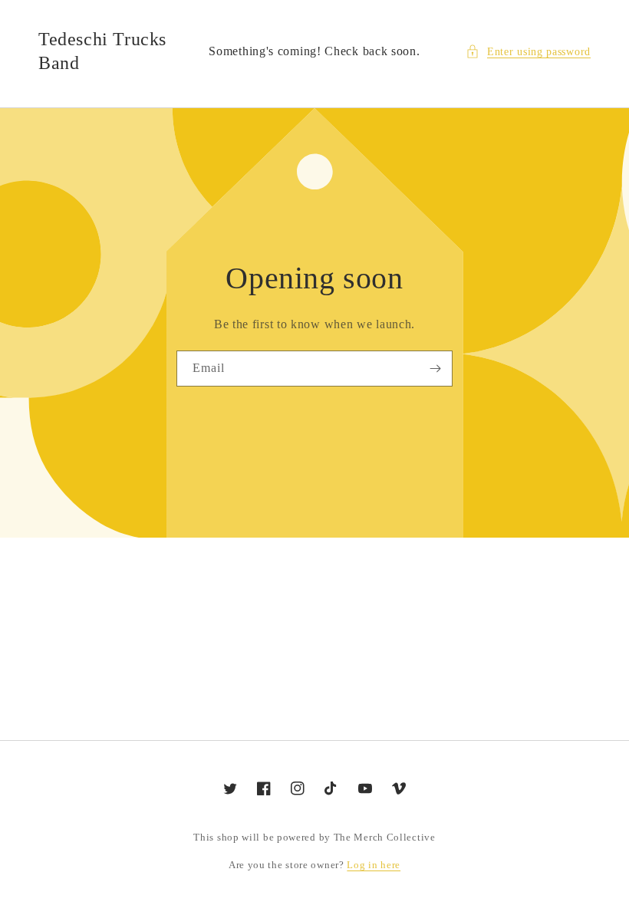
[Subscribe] (435, 368)
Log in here (373, 864)
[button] (528, 51)
